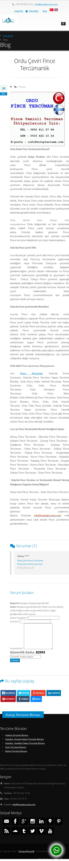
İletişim (64, 859)
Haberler (18, 10)
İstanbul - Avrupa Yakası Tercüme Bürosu (24, 739)
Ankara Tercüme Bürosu (16, 735)
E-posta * (14, 621)
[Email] (7, 821)
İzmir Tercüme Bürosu (15, 747)
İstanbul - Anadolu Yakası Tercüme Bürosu (25, 743)
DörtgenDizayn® (26, 851)
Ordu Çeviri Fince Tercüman (30, 560)
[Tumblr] (24, 831)
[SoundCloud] (15, 831)
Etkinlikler (33, 10)
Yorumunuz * (16, 648)
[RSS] (7, 831)
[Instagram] (33, 821)
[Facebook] (15, 821)
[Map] (50, 821)
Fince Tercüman (31, 373)
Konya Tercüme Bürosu (16, 751)
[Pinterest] (59, 821)
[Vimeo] (41, 831)
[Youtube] (50, 831)
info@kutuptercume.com (46, 4)
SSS (56, 859)
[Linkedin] (41, 821)
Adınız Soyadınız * (19, 617)
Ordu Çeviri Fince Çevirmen (30, 564)
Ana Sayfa (8, 35)
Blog (44, 10)
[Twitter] (33, 831)
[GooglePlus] (24, 821)
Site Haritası (45, 859)
